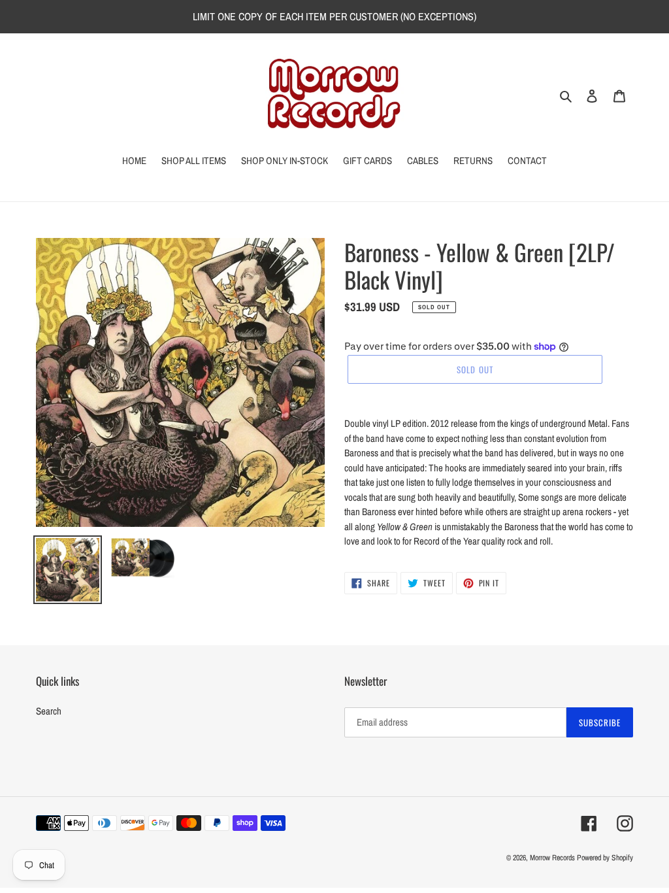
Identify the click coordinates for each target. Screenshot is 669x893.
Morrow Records (552, 857)
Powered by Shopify (605, 857)
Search (48, 711)
